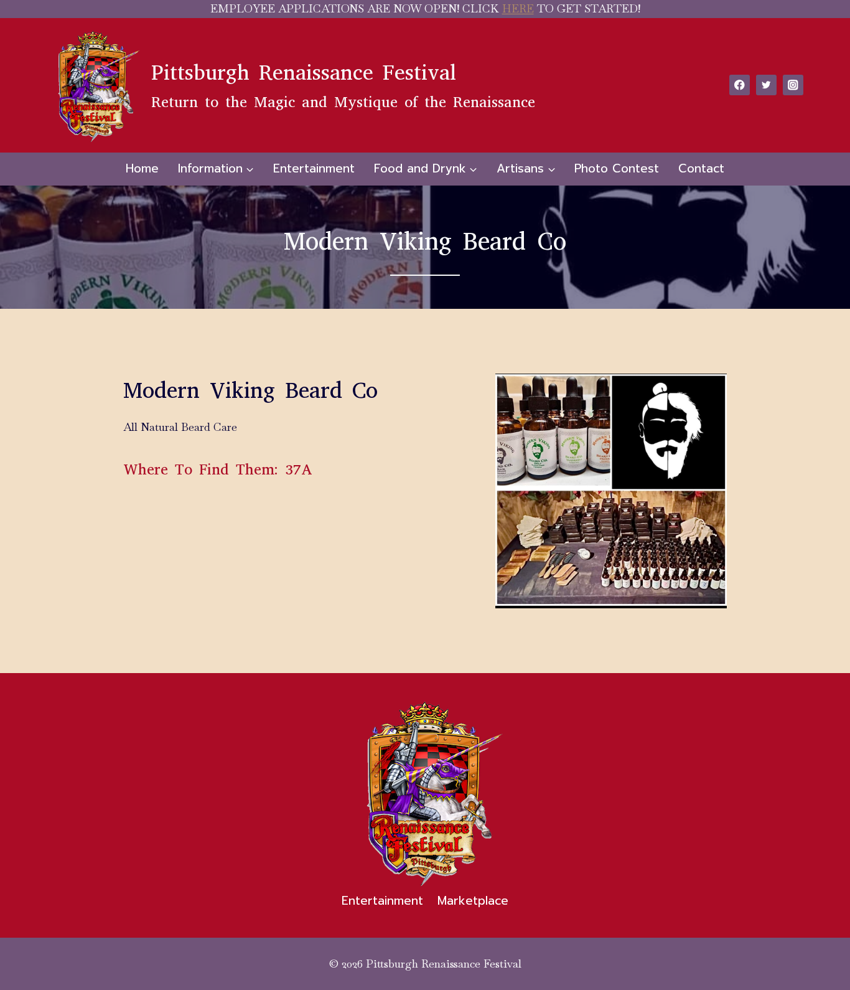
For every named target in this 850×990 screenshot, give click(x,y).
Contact (701, 168)
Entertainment (314, 168)
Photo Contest (616, 168)
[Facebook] (739, 85)
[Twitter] (766, 85)
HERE (518, 8)
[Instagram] (793, 85)
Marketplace (472, 901)
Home (142, 168)
